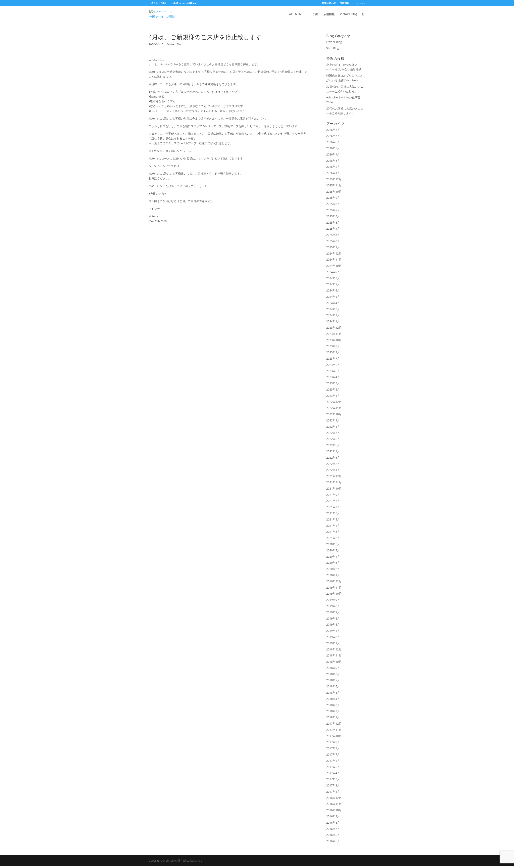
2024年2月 (333, 315)
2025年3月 (333, 235)
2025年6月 (333, 216)
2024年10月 (334, 266)
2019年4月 (333, 631)
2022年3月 (333, 457)
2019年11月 (334, 587)
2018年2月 (333, 711)
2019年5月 (333, 624)
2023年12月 (334, 327)
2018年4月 (333, 699)
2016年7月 (333, 829)
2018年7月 (333, 680)
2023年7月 (333, 358)
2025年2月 (333, 241)
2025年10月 (334, 191)
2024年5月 (333, 297)
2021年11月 (334, 482)
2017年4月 (333, 773)
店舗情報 (329, 14)
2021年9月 (333, 495)
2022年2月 (333, 464)
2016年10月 (334, 810)
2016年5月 (333, 841)
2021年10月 (334, 488)
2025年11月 (334, 185)
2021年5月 (333, 519)
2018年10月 (334, 662)
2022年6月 (333, 439)
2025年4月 (333, 228)
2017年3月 (333, 779)
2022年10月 (334, 414)
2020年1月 (333, 575)
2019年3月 (333, 637)
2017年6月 (333, 761)
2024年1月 (333, 321)
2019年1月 (333, 643)
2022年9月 (333, 420)
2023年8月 (333, 352)
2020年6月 (333, 544)
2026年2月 (333, 167)
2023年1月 (333, 396)
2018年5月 (333, 692)
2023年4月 (333, 377)
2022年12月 (334, 402)
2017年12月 (334, 723)
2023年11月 (334, 334)
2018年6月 (333, 686)
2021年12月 (334, 476)
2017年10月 (334, 736)
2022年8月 (333, 426)
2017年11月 (334, 730)
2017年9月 (333, 742)
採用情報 (344, 3)
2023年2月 (333, 389)
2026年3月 (333, 161)
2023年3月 (333, 383)
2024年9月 (333, 272)
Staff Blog (332, 48)
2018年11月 (334, 655)
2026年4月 (333, 154)
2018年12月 (334, 649)
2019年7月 (333, 612)
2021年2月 (333, 538)
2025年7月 (333, 210)
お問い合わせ (329, 3)
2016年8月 (333, 822)
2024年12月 (334, 253)
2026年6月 (333, 142)
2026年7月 (333, 136)
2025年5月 (333, 222)
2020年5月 (333, 550)
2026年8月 (333, 130)
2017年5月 (333, 767)
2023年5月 (333, 371)
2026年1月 (333, 173)
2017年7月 (333, 754)
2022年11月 (334, 408)
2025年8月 (333, 204)
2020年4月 (333, 556)
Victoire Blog (348, 14)
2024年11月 (334, 259)
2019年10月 (334, 593)
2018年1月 (333, 717)
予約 (315, 14)
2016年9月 (333, 816)
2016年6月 (333, 835)
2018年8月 (333, 674)
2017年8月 (333, 748)
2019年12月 (334, 581)
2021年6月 (333, 513)
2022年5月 (333, 445)
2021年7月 (333, 507)
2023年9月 (333, 346)
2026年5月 (333, 148)
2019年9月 (333, 600)
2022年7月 (333, 433)
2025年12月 (334, 179)
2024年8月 (333, 278)
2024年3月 (333, 309)
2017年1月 (333, 791)
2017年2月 (333, 785)
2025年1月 (333, 247)
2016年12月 (334, 798)
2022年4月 (333, 451)
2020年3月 (333, 562)
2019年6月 (333, 618)
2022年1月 (333, 470)
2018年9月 (333, 668)
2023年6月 (333, 365)
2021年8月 (333, 501)
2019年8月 (333, 606)
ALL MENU (296, 14)
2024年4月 (333, 303)
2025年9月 (333, 197)
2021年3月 (333, 532)
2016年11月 (334, 804)
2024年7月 (333, 284)
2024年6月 (333, 290)
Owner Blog (174, 44)
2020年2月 (333, 569)
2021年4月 (333, 526)
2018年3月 (333, 705)
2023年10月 (334, 340)
